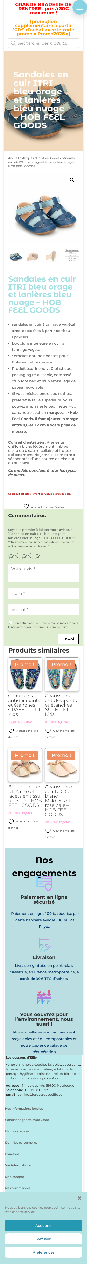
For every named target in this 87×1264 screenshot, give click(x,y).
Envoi (68, 639)
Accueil (13, 158)
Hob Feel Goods (47, 158)
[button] (79, 1198)
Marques (27, 158)
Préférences (44, 1252)
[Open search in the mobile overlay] (43, 43)
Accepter (43, 1225)
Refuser (43, 1239)
